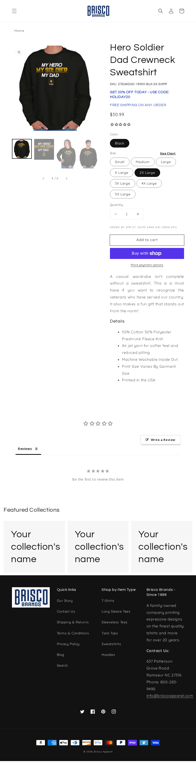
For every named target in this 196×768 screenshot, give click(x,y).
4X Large (149, 183)
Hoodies (108, 655)
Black (119, 143)
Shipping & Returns (73, 622)
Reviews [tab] (25, 448)
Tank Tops (110, 633)
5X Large (123, 194)
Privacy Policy (68, 644)
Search (62, 665)
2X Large (147, 172)
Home (19, 30)
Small (120, 162)
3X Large (122, 183)
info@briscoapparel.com (170, 695)
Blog (60, 655)
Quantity (116, 205)
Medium (143, 162)
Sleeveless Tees (115, 622)
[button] (14, 11)
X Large (121, 172)
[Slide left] (43, 178)
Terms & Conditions (73, 633)
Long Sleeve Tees (116, 611)
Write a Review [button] (163, 440)
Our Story (65, 600)
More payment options (147, 265)
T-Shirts (108, 600)
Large (166, 162)
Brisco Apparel (103, 751)
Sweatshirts (111, 644)
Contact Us (66, 611)
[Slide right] (66, 178)
